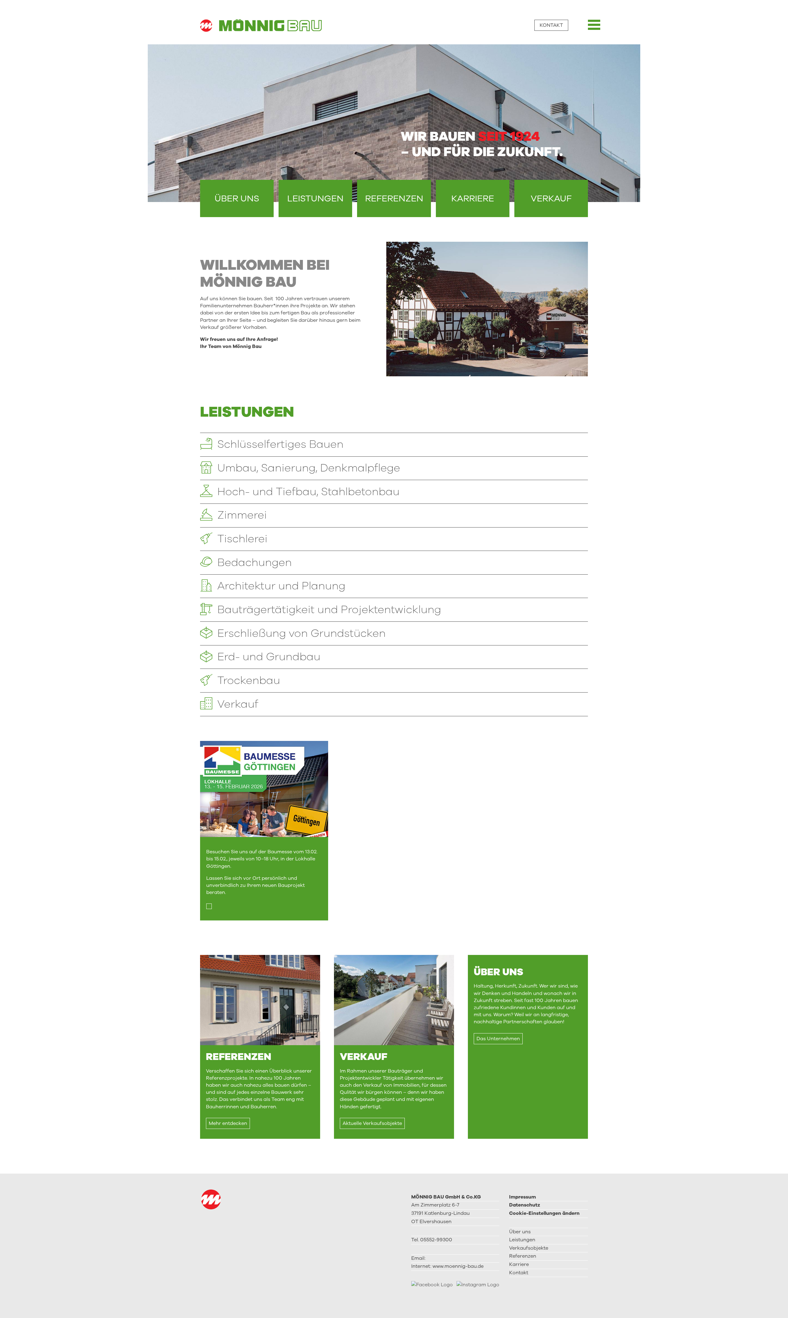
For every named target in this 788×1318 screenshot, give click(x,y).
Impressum (522, 1197)
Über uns (237, 198)
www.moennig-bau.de (458, 1266)
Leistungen (315, 198)
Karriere (472, 198)
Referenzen (394, 198)
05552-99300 (436, 1239)
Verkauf (551, 198)
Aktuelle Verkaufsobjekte (372, 1123)
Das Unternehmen (498, 1038)
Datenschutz (524, 1205)
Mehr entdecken (228, 1123)
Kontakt (551, 25)
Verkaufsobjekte (528, 1248)
